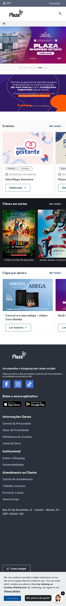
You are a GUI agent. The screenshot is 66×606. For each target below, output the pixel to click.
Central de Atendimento (18, 479)
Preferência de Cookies (17, 436)
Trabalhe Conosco (14, 486)
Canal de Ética (12, 443)
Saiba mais (17, 187)
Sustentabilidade (13, 464)
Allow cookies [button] (12, 598)
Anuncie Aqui (11, 499)
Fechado (56, 3)
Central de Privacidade (17, 423)
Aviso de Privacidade (16, 430)
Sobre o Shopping (14, 458)
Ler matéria (18, 327)
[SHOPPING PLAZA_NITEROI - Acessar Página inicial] (16, 14)
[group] (33, 45)
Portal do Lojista (13, 492)
